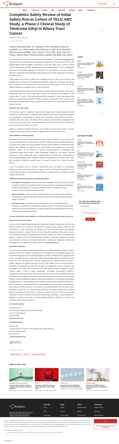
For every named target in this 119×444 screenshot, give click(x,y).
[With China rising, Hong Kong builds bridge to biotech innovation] (99, 176)
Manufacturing (90, 383)
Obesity (79, 61)
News (25, 10)
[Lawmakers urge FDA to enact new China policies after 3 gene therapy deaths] (47, 374)
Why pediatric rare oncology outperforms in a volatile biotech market (85, 143)
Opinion (79, 140)
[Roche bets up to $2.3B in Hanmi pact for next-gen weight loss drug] (99, 64)
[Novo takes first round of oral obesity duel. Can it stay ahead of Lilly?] (99, 187)
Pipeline (79, 86)
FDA (78, 97)
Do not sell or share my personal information (105, 426)
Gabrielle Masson (53, 390)
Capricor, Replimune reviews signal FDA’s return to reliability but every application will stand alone (85, 101)
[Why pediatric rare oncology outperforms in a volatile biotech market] (99, 143)
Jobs (52, 10)
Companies (61, 10)
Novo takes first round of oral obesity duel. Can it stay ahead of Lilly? (86, 188)
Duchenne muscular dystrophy (18, 383)
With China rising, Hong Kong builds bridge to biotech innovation (85, 177)
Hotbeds (72, 10)
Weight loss (64, 383)
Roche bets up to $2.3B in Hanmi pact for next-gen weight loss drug (85, 64)
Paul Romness (80, 146)
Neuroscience (81, 162)
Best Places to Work (38, 354)
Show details (8, 440)
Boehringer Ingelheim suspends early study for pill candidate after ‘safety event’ (86, 90)
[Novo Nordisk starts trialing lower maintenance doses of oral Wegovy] (72, 374)
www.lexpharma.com (52, 242)
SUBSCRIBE (103, 3)
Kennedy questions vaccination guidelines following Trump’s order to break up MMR (85, 76)
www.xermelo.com (67, 216)
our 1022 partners (14, 420)
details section (59, 436)
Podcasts (35, 10)
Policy (37, 383)
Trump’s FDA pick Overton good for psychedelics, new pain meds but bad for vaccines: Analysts (85, 154)
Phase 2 (26, 354)
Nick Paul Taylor (80, 168)
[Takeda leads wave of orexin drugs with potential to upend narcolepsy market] (99, 165)
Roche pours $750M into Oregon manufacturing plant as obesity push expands (96, 387)
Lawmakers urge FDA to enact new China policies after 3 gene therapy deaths (45, 387)
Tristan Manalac (80, 67)
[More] (27, 10)
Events (45, 10)
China (79, 173)
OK (105, 421)
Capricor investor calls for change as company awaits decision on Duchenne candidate (20, 387)
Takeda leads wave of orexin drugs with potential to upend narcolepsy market (85, 165)
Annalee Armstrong (81, 179)
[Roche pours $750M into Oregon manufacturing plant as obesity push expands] (98, 374)
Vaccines (80, 72)
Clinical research (16, 354)
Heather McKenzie (81, 157)
